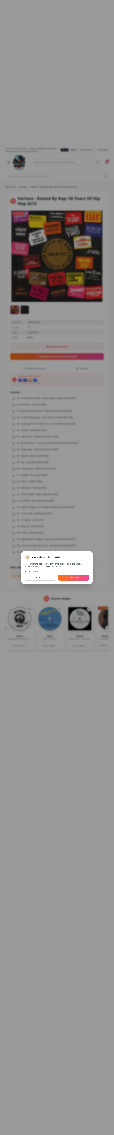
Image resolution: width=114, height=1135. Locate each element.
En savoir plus (34, 571)
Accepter (75, 577)
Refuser (42, 577)
